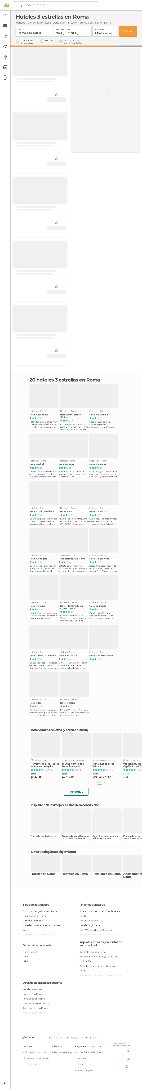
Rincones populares (92, 904)
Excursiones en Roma (35, 916)
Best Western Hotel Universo (95, 930)
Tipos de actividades (36, 904)
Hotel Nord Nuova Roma (72, 559)
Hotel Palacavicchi (99, 559)
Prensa (79, 1064)
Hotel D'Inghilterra (89, 925)
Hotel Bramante (97, 464)
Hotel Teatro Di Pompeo (42, 656)
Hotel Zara (66, 511)
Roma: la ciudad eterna (43, 836)
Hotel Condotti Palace (41, 511)
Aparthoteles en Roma (35, 1008)
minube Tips (55, 1046)
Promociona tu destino (88, 1052)
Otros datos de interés (37, 945)
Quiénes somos (31, 1064)
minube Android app (60, 1052)
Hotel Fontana (66, 464)
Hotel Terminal (37, 606)
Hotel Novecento (98, 415)
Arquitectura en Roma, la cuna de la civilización (75, 837)
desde (33, 773)
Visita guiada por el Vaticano (103, 765)
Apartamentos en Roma (36, 1003)
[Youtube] (127, 1038)
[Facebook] (114, 1038)
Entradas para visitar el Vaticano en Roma (42, 927)
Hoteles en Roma (43, 874)
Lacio (26, 956)
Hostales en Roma (75, 874)
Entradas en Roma (33, 920)
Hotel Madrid (36, 464)
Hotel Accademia (38, 415)
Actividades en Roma (46, 730)
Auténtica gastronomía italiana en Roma (105, 837)
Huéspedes (104, 33)
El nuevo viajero (84, 1070)
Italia (25, 961)
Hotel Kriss (35, 703)
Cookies (27, 1046)
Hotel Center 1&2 (98, 511)
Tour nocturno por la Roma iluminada (73, 765)
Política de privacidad (35, 1052)
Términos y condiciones (36, 1058)
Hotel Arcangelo (38, 559)
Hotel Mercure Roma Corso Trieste (71, 607)
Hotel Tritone (67, 703)
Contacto (80, 1058)
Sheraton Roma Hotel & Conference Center (99, 913)
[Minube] (6, 5)
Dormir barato (30, 952)
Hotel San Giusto (68, 656)
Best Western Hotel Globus (70, 416)
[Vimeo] (123, 1038)
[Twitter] (118, 1038)
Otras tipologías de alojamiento (42, 982)
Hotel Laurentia (97, 606)
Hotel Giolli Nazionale (101, 656)
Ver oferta (57, 99)
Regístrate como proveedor (91, 1046)
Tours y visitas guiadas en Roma (40, 911)
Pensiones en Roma (106, 874)
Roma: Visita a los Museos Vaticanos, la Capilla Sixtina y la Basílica (45, 765)
